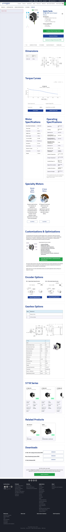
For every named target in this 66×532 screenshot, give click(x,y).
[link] (5, 3)
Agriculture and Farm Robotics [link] (44, 508)
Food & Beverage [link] (42, 504)
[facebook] (34, 480)
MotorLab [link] (23, 513)
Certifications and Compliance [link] (31, 488)
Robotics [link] (40, 488)
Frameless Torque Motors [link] (19, 491)
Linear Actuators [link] (18, 487)
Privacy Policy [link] (23, 528)
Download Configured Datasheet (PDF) (53, 40)
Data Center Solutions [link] (41, 513)
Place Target (35, 110)
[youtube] (36, 480)
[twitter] (31, 480)
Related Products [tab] (50, 45)
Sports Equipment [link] (42, 505)
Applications (29, 3)
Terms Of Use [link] (28, 528)
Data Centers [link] (41, 502)
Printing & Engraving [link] (42, 499)
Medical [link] (40, 485)
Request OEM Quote (44, 474)
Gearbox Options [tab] (33, 45)
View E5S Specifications (35, 297)
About (34, 3)
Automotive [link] (41, 492)
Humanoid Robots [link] (42, 511)
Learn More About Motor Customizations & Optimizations (50, 259)
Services (24, 3)
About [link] (53, 484)
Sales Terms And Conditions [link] (36, 528)
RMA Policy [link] (43, 528)
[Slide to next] (63, 397)
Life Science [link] (41, 487)
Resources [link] (6, 513)
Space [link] (40, 498)
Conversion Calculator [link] (7, 515)
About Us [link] (53, 485)
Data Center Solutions (51, 3)
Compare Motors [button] (53, 1)
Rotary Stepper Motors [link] (19, 485)
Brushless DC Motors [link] (19, 488)
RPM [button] (45, 99)
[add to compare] (62, 13)
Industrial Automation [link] (43, 501)
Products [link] (17, 484)
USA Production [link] (56, 513)
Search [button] (31, 1)
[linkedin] (29, 480)
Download (53, 452)
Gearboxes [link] (17, 494)
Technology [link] (6, 520)
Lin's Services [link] (28, 485)
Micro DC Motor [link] (18, 489)
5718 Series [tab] (41, 45)
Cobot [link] (40, 506)
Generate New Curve (53, 110)
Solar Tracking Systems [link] (43, 509)
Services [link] (28, 484)
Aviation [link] (40, 494)
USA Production (59, 3)
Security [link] (40, 495)
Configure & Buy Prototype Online (53, 31)
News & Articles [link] (6, 519)
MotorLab (44, 3)
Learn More (32, 221)
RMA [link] (4, 518)
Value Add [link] (17, 495)
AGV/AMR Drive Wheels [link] (19, 492)
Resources (39, 3)
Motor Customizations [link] (30, 487)
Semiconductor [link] (41, 491)
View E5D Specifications (54, 297)
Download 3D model (53, 36)
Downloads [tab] (59, 45)
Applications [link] (41, 484)
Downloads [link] (6, 522)
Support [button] (36, 1)
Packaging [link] (41, 497)
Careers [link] (53, 488)
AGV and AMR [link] (41, 489)
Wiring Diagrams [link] (6, 516)
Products (19, 3)
